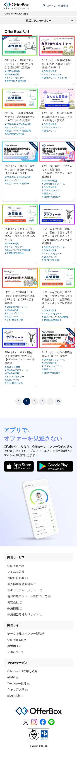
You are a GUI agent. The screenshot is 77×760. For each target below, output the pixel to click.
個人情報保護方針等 (20, 584)
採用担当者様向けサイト (23, 614)
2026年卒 (11, 124)
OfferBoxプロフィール (54, 184)
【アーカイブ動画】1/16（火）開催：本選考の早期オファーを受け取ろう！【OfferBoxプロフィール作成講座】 (57, 236)
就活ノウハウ (50, 78)
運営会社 (13, 602)
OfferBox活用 (12, 74)
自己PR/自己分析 (52, 197)
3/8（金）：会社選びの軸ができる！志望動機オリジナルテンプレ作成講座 (20, 117)
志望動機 (26, 130)
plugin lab (13, 695)
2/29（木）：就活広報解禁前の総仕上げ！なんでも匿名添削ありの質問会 (57, 117)
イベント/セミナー (15, 78)
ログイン (51, 5)
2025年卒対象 (13, 71)
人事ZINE (13, 651)
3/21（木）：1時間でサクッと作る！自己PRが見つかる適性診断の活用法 (19, 64)
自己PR (63, 78)
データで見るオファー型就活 (26, 633)
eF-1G (11, 677)
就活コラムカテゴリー (38, 20)
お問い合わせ (16, 577)
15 (58, 401)
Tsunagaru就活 (17, 683)
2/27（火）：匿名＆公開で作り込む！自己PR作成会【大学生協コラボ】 (20, 170)
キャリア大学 (16, 689)
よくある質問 (16, 571)
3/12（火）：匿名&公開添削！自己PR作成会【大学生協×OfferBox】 (56, 64)
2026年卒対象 (50, 180)
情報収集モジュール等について (27, 596)
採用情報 (13, 608)
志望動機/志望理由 (15, 134)
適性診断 (22, 81)
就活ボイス (14, 645)
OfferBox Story (16, 639)
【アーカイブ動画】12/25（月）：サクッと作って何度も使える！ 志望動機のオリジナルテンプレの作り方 (57, 299)
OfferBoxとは (15, 565)
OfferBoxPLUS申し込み (22, 671)
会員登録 (63, 5)
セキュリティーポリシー (23, 590)
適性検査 (10, 81)
